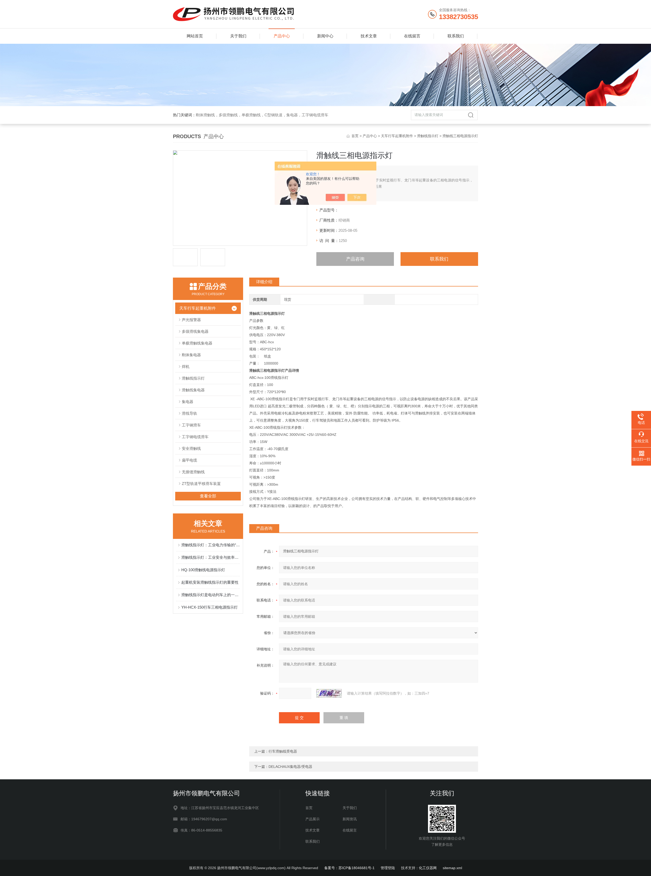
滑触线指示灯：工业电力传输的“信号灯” (210, 545)
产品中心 (282, 36)
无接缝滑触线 (193, 472)
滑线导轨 (189, 413)
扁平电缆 (189, 460)
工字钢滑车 (191, 425)
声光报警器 (191, 320)
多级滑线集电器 (195, 331)
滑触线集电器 (193, 390)
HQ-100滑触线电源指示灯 (203, 570)
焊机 (185, 366)
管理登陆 (388, 868)
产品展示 (312, 819)
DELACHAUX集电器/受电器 (290, 767)
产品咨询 (355, 259)
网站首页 (195, 36)
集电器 (187, 401)
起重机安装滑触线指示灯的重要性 (210, 582)
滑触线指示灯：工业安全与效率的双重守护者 (210, 557)
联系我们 (456, 36)
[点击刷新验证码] (329, 693)
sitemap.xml (452, 868)
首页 (355, 136)
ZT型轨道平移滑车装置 (201, 483)
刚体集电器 (191, 355)
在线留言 (412, 36)
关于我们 (238, 36)
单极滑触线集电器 (197, 343)
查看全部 (208, 496)
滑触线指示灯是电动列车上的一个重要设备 (210, 595)
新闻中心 (325, 36)
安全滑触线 (191, 448)
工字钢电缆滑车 (195, 437)
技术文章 (369, 36)
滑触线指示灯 (427, 136)
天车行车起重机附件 (397, 136)
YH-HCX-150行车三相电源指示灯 (209, 607)
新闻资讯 (350, 819)
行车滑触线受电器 (283, 751)
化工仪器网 (428, 868)
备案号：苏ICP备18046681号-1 (349, 868)
